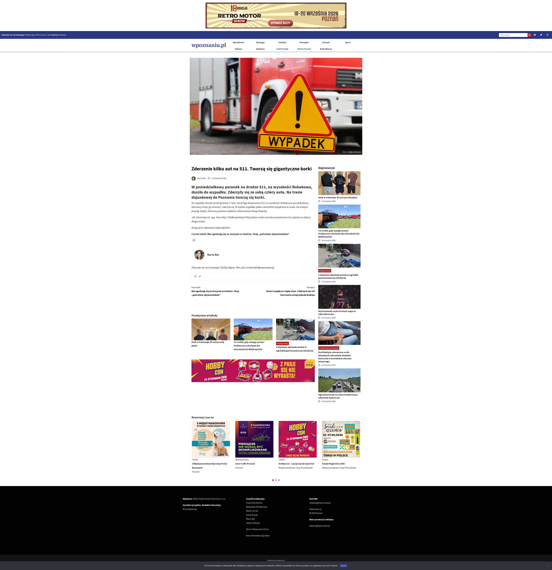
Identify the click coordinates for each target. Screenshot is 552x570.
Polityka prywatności (276, 560)
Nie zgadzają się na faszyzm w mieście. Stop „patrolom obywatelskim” (248, 234)
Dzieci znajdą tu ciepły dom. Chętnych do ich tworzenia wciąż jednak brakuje (290, 291)
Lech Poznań (282, 49)
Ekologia (260, 42)
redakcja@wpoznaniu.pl (319, 502)
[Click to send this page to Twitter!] (200, 276)
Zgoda (343, 565)
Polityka (282, 42)
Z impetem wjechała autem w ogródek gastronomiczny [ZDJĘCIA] (338, 276)
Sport (348, 42)
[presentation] (194, 451)
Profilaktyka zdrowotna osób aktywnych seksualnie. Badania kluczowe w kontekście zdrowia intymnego (334, 357)
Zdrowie (326, 42)
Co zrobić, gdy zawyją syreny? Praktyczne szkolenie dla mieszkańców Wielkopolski (249, 346)
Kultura (238, 49)
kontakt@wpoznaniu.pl (57, 35)
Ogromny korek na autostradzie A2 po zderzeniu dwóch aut (338, 396)
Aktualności (238, 42)
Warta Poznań (304, 49)
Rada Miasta (326, 49)
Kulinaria (260, 49)
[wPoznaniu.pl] (208, 45)
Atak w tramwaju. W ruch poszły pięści (337, 197)
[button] (273, 480)
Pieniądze (304, 42)
